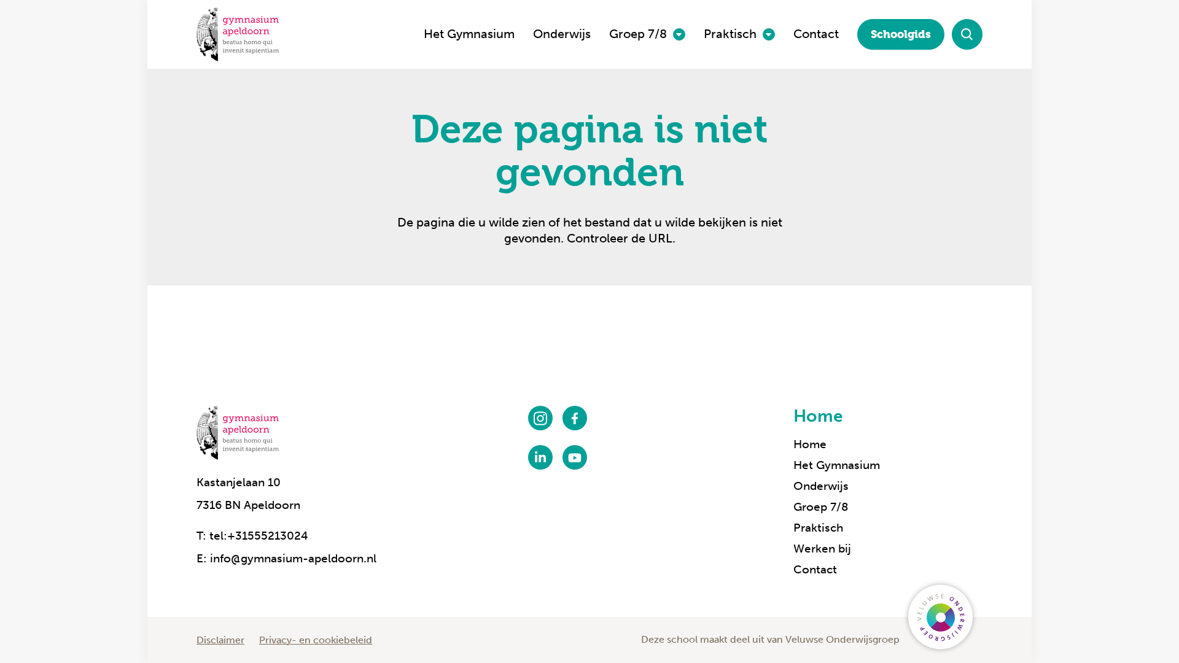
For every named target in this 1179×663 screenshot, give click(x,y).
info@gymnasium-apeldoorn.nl (293, 558)
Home (818, 416)
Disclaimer (220, 640)
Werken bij (822, 548)
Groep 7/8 (638, 33)
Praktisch (730, 33)
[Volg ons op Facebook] (574, 418)
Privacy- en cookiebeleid (315, 640)
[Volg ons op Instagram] (540, 418)
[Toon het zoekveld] (967, 34)
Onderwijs (562, 33)
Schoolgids (901, 34)
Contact (816, 33)
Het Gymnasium (469, 33)
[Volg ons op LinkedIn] (540, 457)
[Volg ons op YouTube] (574, 457)
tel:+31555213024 (258, 536)
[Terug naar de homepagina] (237, 34)
